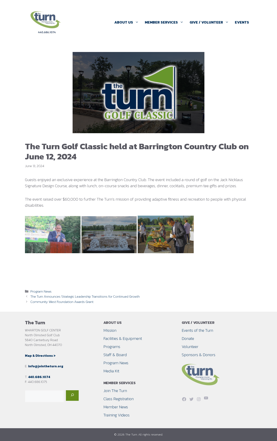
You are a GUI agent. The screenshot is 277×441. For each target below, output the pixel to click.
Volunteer (190, 347)
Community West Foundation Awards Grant (61, 301)
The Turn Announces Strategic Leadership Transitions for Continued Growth (85, 296)
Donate (188, 338)
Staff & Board (115, 355)
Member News (115, 407)
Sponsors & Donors (198, 355)
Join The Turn (115, 391)
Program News (41, 291)
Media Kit (111, 371)
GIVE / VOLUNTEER (206, 22)
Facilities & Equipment (122, 338)
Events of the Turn (197, 330)
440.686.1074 (39, 376)
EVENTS (242, 22)
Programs (111, 347)
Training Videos (116, 415)
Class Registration (118, 399)
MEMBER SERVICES (161, 22)
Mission (109, 330)
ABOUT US (123, 22)
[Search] (72, 395)
